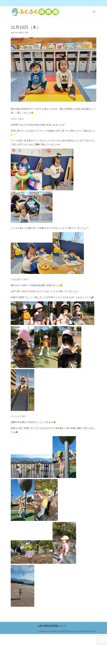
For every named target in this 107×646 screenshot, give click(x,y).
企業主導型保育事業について (51, 626)
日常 (27, 32)
